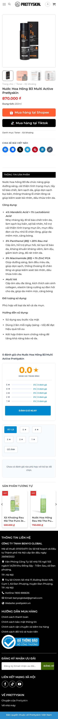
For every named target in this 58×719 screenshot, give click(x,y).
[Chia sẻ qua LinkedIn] (42, 149)
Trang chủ (7, 84)
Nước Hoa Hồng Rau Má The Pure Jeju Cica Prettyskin (43, 519)
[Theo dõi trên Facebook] (5, 684)
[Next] (51, 41)
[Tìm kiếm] (9, 4)
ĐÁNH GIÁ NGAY (28, 410)
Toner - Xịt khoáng (26, 84)
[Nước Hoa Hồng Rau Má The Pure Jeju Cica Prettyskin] (43, 503)
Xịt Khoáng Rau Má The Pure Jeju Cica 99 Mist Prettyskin (15, 519)
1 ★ (33, 439)
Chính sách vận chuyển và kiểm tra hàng (25, 626)
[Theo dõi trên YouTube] (19, 684)
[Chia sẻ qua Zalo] (13, 149)
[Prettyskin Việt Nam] (28, 4)
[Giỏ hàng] (54, 4)
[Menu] (4, 4)
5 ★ (24, 429)
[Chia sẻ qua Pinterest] (35, 149)
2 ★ (21, 439)
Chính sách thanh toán (15, 616)
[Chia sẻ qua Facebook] (5, 149)
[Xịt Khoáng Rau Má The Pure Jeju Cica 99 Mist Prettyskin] (15, 503)
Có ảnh (11, 449)
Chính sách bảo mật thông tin (19, 621)
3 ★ (9, 439)
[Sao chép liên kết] (50, 149)
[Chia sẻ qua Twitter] (20, 149)
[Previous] (7, 41)
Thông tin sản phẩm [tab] (17, 174)
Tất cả (10, 429)
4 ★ (37, 429)
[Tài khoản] (47, 4)
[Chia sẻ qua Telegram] (27, 149)
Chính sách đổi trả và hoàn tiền (20, 631)
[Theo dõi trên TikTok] (12, 684)
